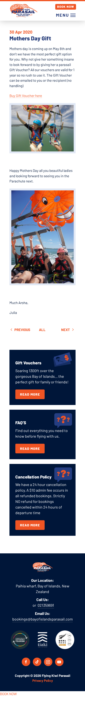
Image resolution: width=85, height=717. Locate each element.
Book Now (65, 6)
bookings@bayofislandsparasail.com (42, 619)
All (42, 330)
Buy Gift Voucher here (25, 95)
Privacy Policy (42, 680)
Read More (30, 394)
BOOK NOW (8, 694)
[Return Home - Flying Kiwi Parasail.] (23, 10)
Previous (22, 330)
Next (66, 330)
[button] (65, 15)
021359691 (46, 605)
